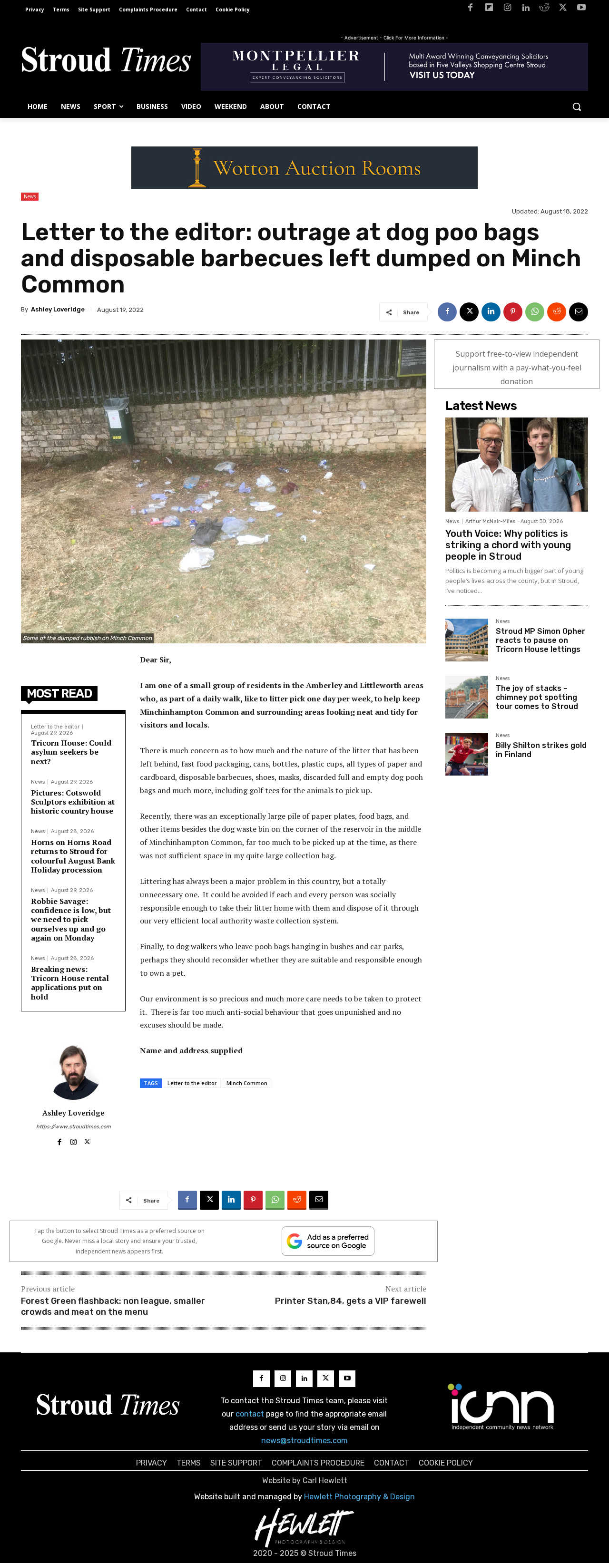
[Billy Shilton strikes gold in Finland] (466, 754)
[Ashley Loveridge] (73, 1071)
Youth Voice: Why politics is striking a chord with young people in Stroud (508, 545)
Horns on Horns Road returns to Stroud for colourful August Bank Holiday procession (73, 856)
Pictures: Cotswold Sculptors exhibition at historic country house (73, 801)
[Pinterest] (512, 311)
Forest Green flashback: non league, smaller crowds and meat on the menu (113, 1306)
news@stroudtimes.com (304, 1440)
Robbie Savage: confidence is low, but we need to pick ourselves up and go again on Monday (71, 919)
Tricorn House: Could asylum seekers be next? (71, 752)
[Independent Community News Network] (501, 1406)
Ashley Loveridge (58, 309)
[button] (576, 106)
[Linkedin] (526, 9)
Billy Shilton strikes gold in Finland (541, 750)
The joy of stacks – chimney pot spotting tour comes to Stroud (537, 697)
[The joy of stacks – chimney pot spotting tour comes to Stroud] (466, 697)
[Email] (578, 311)
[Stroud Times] (106, 62)
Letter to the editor (55, 726)
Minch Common (246, 1083)
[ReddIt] (556, 311)
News (30, 196)
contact (250, 1413)
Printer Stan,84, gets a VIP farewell (350, 1301)
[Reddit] (544, 9)
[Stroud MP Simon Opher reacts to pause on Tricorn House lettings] (466, 640)
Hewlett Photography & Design (359, 1496)
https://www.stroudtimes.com (73, 1127)
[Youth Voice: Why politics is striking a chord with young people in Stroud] (516, 464)
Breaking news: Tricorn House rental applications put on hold (70, 983)
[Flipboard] (489, 9)
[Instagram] (507, 9)
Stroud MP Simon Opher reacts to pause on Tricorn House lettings (540, 640)
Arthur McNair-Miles (490, 521)
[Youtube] (581, 9)
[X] (563, 9)
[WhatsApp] (534, 311)
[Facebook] (470, 9)
